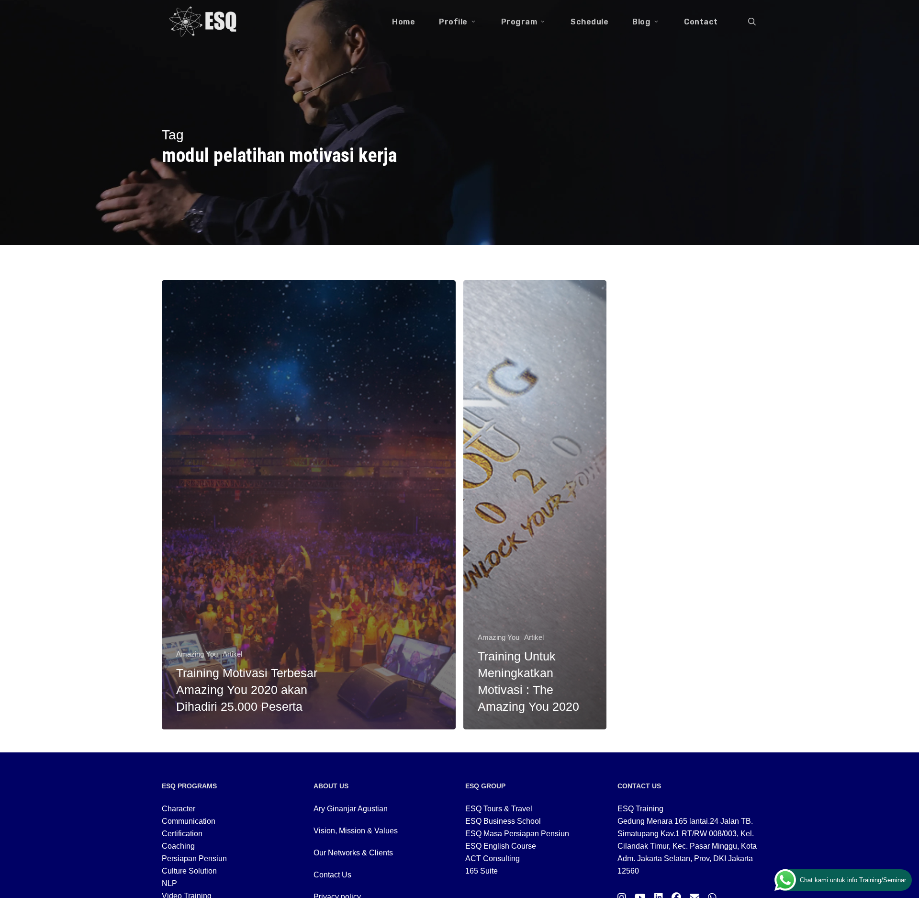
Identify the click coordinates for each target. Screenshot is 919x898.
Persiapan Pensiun (194, 858)
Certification (182, 834)
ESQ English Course (500, 846)
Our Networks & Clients (353, 853)
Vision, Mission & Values (356, 831)
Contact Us (332, 875)
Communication (188, 821)
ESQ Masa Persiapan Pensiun (517, 834)
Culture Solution (189, 871)
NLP (169, 883)
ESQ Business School (503, 821)
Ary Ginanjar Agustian (351, 809)
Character (178, 809)
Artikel (232, 654)
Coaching (178, 846)
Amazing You (197, 654)
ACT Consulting (492, 858)
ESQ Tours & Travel (498, 809)
